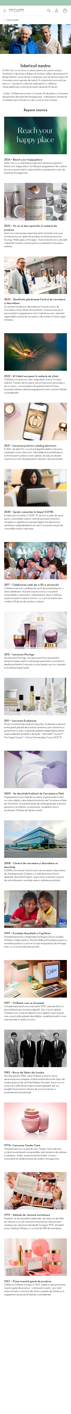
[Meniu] (4, 11)
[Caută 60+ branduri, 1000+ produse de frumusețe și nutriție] (48, 10)
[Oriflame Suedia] (16, 10)
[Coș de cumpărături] (65, 10)
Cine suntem (12, 19)
